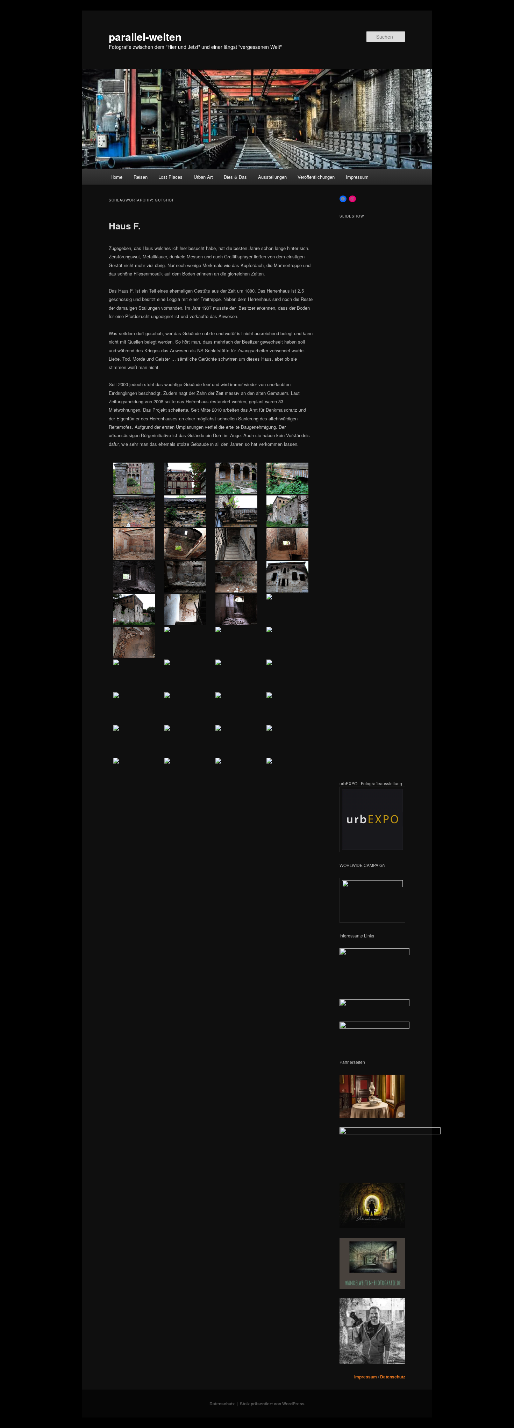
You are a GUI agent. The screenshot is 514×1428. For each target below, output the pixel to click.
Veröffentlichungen (316, 177)
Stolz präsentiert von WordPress (272, 1403)
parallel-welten (145, 36)
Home (116, 177)
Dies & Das (235, 177)
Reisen (141, 177)
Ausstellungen (272, 177)
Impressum (357, 177)
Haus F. (125, 225)
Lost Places (170, 177)
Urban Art (203, 177)
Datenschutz (392, 1377)
